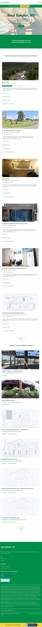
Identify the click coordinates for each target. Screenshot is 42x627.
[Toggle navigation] (40, 2)
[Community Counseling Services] (20, 506)
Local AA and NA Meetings (5, 566)
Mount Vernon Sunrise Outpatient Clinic (13, 313)
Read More (9, 90)
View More (21, 338)
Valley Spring (5, 179)
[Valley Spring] (20, 168)
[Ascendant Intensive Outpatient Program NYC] (20, 213)
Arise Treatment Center (8, 400)
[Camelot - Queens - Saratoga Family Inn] (20, 359)
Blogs (2, 556)
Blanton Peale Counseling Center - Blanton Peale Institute (17, 488)
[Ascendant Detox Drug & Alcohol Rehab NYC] (20, 257)
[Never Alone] (20, 71)
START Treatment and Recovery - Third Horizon (15, 429)
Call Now (21, 26)
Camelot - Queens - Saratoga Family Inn (12, 371)
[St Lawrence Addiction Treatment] (20, 120)
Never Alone (5, 82)
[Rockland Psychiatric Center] (20, 447)
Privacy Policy (39, 613)
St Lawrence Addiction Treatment (11, 130)
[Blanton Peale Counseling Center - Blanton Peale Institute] (20, 477)
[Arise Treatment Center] (20, 389)
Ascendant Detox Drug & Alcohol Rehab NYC (14, 268)
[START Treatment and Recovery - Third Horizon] (20, 418)
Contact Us (3, 560)
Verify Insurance (3, 558)
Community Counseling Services (10, 518)
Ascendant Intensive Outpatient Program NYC (15, 223)
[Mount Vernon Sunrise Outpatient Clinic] (20, 302)
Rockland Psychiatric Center (9, 459)
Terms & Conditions (32, 613)
